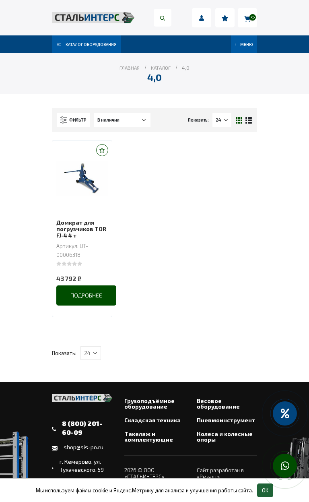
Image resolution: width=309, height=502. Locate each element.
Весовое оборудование (218, 403)
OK (265, 490)
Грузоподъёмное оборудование (149, 403)
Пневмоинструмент (226, 420)
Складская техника (152, 420)
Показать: (198, 119)
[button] (102, 150)
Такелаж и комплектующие (148, 436)
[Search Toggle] (162, 18)
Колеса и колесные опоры (225, 436)
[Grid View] (239, 120)
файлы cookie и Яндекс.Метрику (115, 490)
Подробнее (86, 295)
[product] (82, 179)
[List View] (248, 120)
